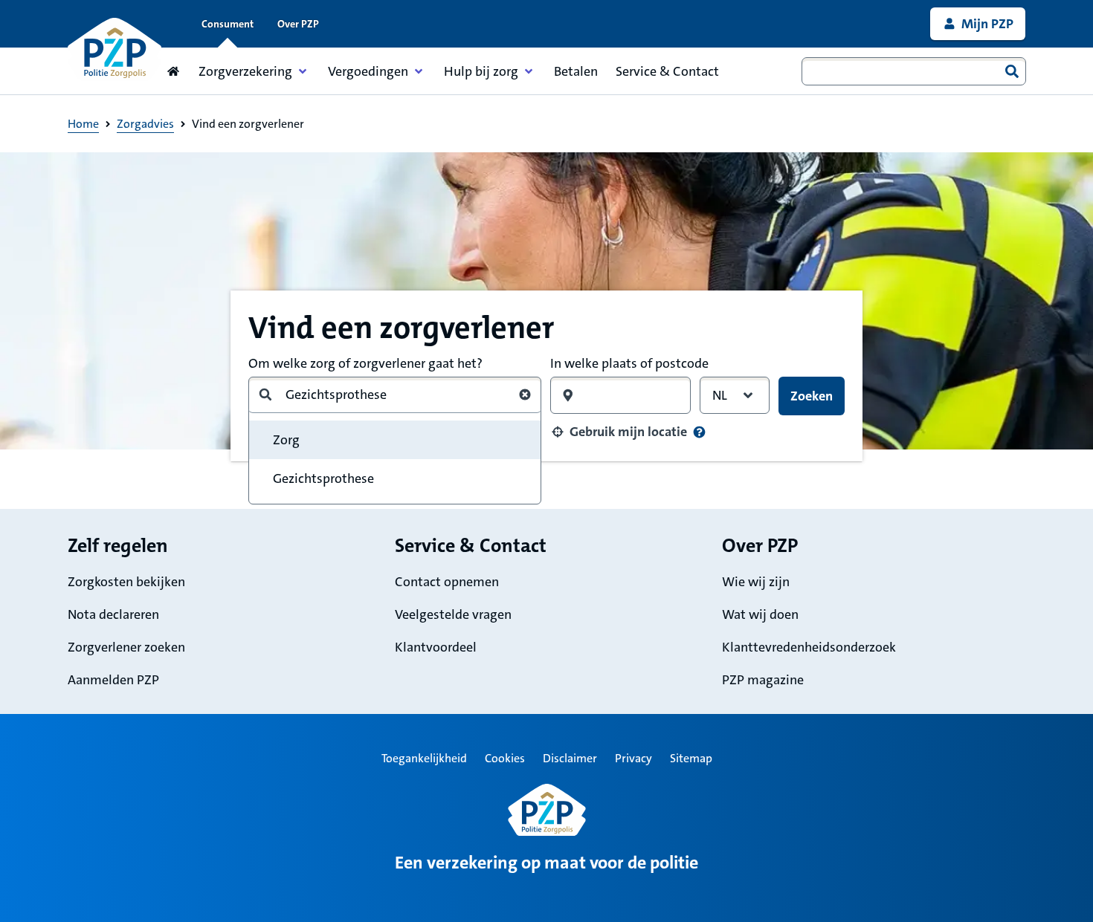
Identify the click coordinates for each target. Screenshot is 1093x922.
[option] (395, 478)
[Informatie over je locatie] (699, 432)
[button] (618, 432)
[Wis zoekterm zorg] (525, 394)
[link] (977, 23)
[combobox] (913, 71)
